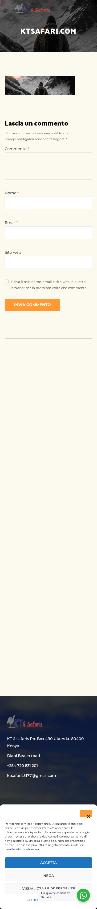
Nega (48, 875)
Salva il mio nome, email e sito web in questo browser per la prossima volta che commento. (49, 285)
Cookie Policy (36, 899)
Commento (17, 149)
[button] (86, 813)
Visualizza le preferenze (48, 888)
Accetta (48, 862)
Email (11, 222)
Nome (12, 193)
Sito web (13, 252)
